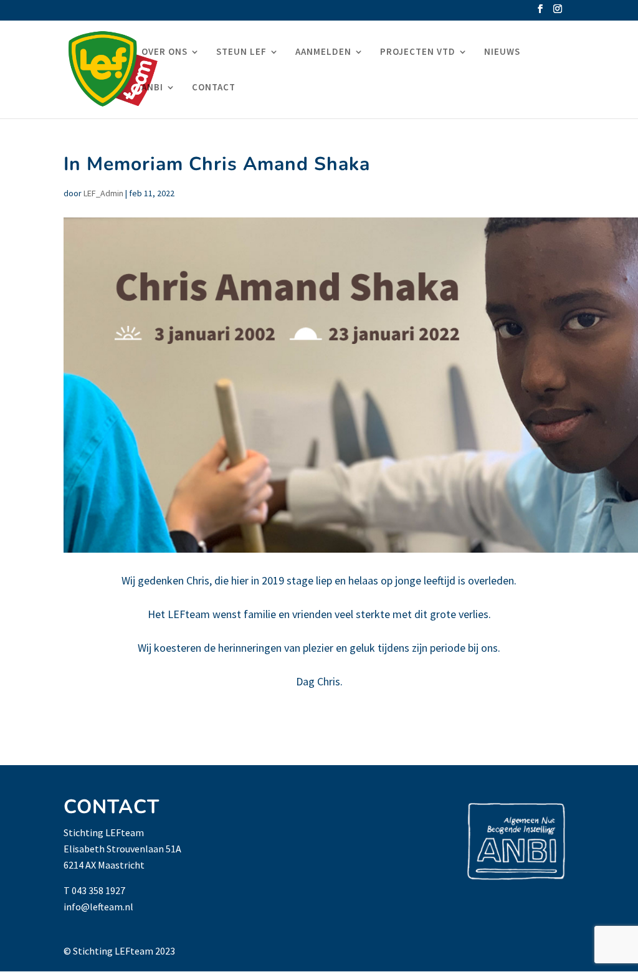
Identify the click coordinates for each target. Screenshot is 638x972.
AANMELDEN (323, 52)
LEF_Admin (103, 193)
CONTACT (214, 88)
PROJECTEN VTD (417, 52)
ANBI (152, 88)
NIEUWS (502, 52)
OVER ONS (164, 52)
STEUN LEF (241, 52)
